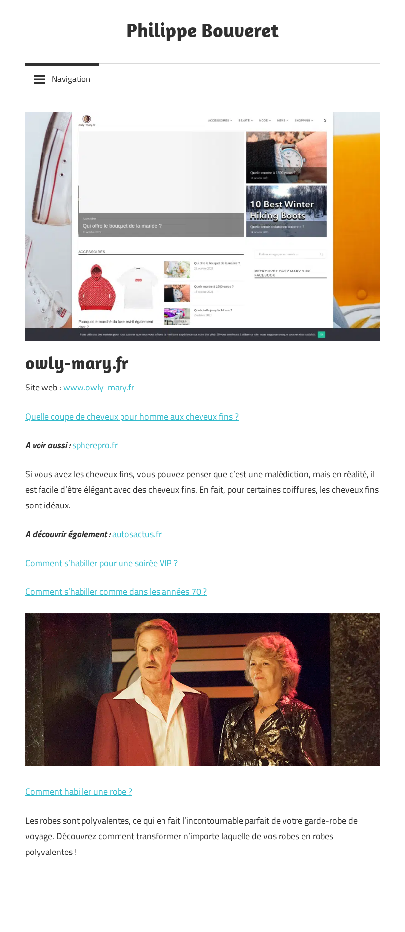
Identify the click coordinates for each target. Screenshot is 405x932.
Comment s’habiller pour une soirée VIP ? (101, 563)
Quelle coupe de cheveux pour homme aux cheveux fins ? (132, 416)
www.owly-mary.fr (98, 387)
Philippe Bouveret (202, 29)
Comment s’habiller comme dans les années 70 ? (116, 591)
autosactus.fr (137, 534)
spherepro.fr (95, 445)
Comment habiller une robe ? (78, 791)
